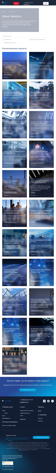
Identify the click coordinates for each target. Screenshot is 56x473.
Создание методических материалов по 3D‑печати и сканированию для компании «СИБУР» (13, 64)
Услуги (22, 407)
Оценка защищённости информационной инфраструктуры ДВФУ (11, 271)
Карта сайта (5, 459)
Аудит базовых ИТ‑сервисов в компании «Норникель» (40, 181)
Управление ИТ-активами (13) (37, 39)
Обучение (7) (7, 39)
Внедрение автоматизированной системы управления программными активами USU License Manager (41, 212)
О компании (42, 415)
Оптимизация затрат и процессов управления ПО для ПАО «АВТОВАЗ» (41, 330)
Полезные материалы (9, 422)
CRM (21, 415)
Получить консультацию (28, 389)
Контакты (40, 421)
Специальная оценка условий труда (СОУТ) (12, 457)
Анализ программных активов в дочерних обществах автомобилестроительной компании (40, 300)
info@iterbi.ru (27, 4)
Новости (40, 418)
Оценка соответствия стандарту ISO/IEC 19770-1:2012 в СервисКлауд (41, 271)
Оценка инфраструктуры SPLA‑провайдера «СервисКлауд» (11, 330)
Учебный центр (7, 407)
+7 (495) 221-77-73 (28, 2)
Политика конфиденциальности (9, 458)
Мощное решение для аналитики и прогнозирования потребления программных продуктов (14, 241)
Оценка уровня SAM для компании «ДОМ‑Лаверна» (12, 359)
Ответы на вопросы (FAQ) (9, 425)
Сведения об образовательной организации (12, 455)
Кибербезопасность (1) (10, 42)
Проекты (41, 407)
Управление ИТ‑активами (26, 410)
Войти (46, 3)
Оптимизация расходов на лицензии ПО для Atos (12, 299)
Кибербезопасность (25, 413)
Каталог (23, 419)
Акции (16, 3)
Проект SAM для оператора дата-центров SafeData (14, 152)
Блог (39, 411)
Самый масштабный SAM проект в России (41, 240)
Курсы (3, 410)
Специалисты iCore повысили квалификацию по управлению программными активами (13, 212)
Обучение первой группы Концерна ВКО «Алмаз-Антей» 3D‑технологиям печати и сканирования (13, 94)
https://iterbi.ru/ (35, 442)
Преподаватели (6, 418)
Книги (3, 415)
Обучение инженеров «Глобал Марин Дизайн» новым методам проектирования (14, 123)
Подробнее (6, 77)
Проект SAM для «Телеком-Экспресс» (39, 152)
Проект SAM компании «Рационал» (11, 181)
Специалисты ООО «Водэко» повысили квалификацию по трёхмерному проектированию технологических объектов (41, 123)
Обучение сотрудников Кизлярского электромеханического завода (40, 64)
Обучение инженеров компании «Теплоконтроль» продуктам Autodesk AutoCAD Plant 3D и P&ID (41, 94)
